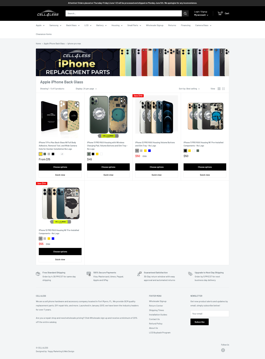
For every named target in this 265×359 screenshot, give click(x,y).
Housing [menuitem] (116, 25)
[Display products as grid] (219, 88)
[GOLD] (189, 150)
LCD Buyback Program (159, 332)
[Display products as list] (223, 88)
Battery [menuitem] (100, 25)
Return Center (156, 305)
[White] (101, 154)
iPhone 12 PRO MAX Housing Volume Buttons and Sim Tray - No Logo (155, 144)
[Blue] (149, 150)
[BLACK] (185, 150)
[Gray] (137, 150)
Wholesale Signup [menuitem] (154, 25)
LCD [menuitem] (86, 25)
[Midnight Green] (44, 154)
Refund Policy (155, 323)
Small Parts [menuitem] (132, 25)
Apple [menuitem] (39, 25)
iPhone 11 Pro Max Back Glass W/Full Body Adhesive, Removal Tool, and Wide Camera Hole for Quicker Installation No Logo (58, 145)
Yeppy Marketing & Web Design (61, 351)
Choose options (60, 167)
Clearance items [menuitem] (44, 34)
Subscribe (200, 322)
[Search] (185, 13)
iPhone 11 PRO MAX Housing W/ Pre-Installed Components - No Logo (203, 144)
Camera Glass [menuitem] (201, 25)
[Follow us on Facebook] (223, 350)
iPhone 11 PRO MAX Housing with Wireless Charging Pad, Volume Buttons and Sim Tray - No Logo (107, 145)
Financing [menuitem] (185, 25)
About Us (153, 328)
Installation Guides (158, 314)
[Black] (53, 154)
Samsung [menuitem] (53, 25)
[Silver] (141, 150)
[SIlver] (49, 154)
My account (200, 14)
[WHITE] (193, 150)
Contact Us (154, 319)
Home (38, 43)
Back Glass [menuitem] (71, 25)
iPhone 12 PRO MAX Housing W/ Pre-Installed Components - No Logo (59, 232)
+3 (62, 154)
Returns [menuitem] (172, 25)
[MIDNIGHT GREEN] (198, 150)
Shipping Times (156, 310)
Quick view (60, 175)
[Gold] (40, 154)
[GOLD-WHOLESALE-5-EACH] (57, 154)
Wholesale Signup (157, 301)
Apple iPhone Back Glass (54, 43)
